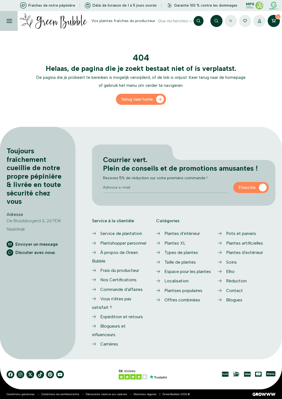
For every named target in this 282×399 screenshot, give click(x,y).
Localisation (176, 280)
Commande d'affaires (121, 289)
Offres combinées (182, 299)
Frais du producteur (119, 270)
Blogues (234, 299)
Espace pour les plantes (187, 271)
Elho (230, 271)
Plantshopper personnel (123, 243)
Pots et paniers (241, 233)
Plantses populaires (183, 290)
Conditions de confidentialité (60, 394)
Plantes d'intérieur (182, 233)
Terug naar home (137, 99)
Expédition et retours (121, 316)
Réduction (236, 280)
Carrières (109, 344)
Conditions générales (21, 394)
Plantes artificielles (244, 243)
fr (230, 20)
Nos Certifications (118, 279)
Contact (234, 290)
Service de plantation (121, 233)
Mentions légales (145, 394)
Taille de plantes (180, 262)
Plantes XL (175, 243)
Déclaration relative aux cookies (106, 394)
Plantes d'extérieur (244, 252)
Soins (231, 262)
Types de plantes (181, 252)
